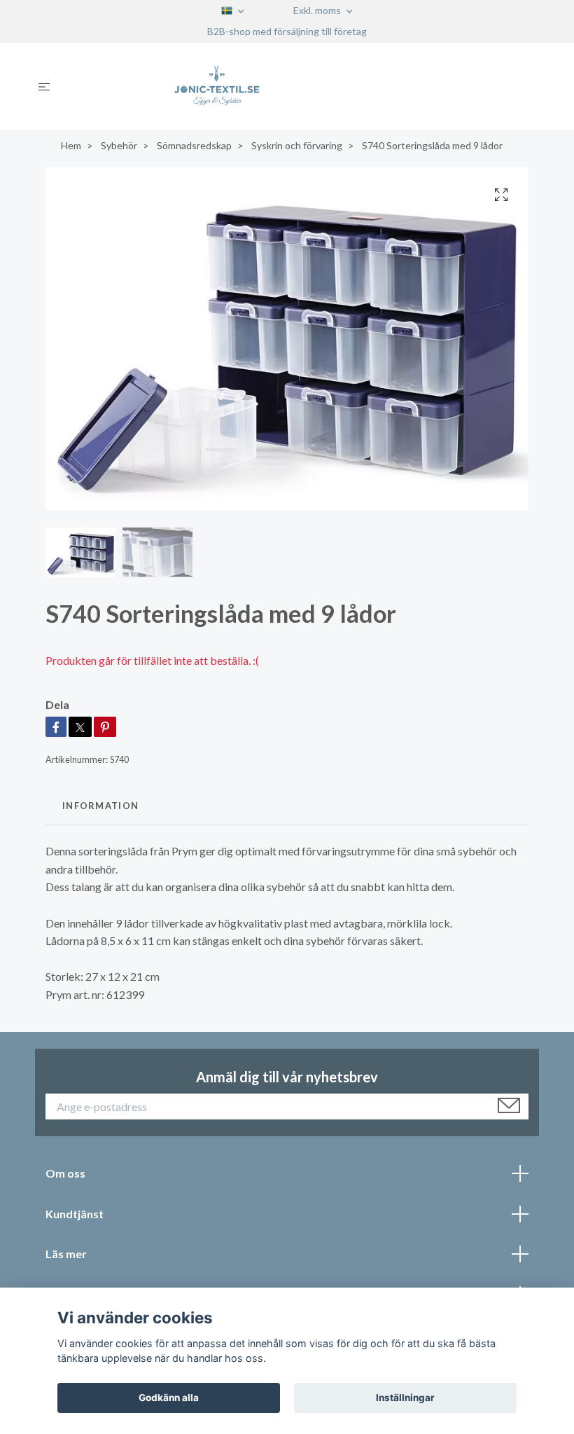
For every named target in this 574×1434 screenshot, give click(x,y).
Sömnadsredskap (194, 145)
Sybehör (119, 145)
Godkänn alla (169, 1397)
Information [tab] (100, 805)
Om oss (65, 1173)
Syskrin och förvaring (296, 145)
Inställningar (405, 1397)
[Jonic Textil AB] (298, 86)
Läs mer (66, 1253)
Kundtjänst (75, 1213)
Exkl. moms (318, 10)
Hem (71, 145)
